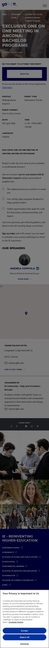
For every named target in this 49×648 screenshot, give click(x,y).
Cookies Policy (16, 622)
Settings (24, 644)
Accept (24, 631)
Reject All (24, 637)
